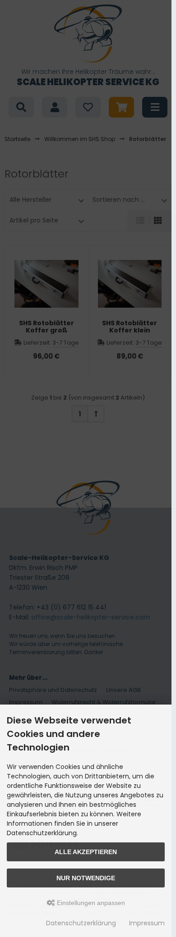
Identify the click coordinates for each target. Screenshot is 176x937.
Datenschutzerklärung (81, 923)
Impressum (147, 923)
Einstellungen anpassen (90, 902)
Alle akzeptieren (86, 851)
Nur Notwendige (85, 878)
